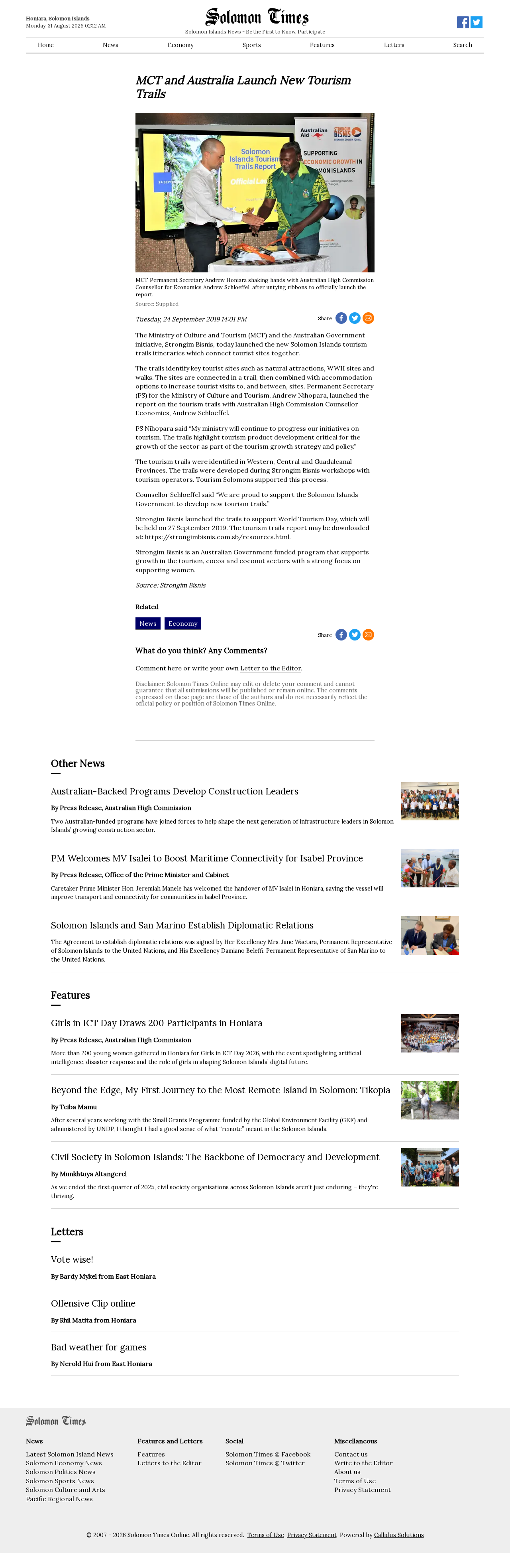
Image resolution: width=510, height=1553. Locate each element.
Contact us (351, 1454)
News (110, 45)
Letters (394, 45)
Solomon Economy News (64, 1463)
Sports (252, 45)
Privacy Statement (362, 1490)
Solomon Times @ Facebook (268, 1454)
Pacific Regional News (59, 1499)
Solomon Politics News (61, 1472)
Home (46, 45)
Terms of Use (355, 1481)
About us (347, 1472)
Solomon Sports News (60, 1481)
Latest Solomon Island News (70, 1454)
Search (462, 45)
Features (322, 45)
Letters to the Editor (169, 1463)
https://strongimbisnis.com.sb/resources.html (217, 537)
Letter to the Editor (270, 668)
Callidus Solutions (399, 1535)
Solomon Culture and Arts (65, 1490)
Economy (181, 45)
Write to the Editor (363, 1463)
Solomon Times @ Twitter (265, 1463)
